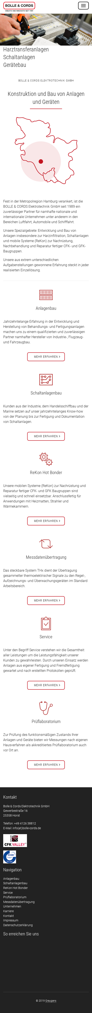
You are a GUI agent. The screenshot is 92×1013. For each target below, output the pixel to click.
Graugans (50, 1000)
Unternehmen (12, 906)
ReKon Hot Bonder (15, 888)
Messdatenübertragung (19, 902)
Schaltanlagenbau (15, 883)
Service (8, 893)
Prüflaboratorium (14, 897)
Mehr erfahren (46, 356)
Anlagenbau (11, 879)
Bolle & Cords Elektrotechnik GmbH (19, 7)
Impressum (10, 920)
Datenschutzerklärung (18, 925)
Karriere (8, 911)
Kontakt (8, 916)
